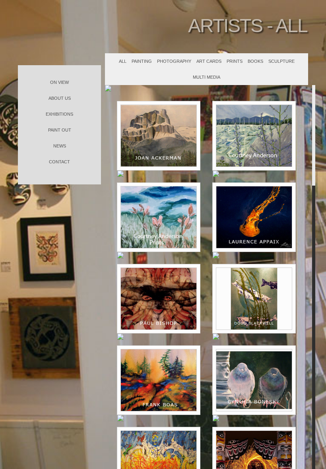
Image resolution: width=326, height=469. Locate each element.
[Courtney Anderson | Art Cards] (158, 217)
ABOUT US (60, 98)
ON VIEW (59, 82)
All (122, 61)
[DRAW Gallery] (59, 32)
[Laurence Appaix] (254, 217)
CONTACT (59, 161)
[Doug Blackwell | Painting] (254, 298)
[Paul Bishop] (158, 298)
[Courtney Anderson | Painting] (254, 135)
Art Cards (208, 61)
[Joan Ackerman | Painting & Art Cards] (158, 135)
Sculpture (281, 61)
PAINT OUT (59, 130)
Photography (174, 61)
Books (255, 61)
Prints (235, 61)
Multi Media (206, 77)
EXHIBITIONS (59, 114)
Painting (142, 61)
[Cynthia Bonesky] (254, 380)
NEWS (59, 145)
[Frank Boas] (158, 380)
